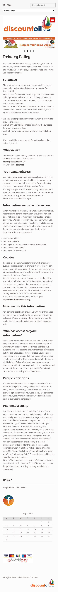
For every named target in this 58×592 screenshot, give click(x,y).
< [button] (6, 42)
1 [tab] (24, 51)
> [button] (52, 42)
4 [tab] (33, 51)
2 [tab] (27, 51)
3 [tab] (30, 51)
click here (20, 164)
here (8, 158)
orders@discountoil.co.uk (14, 161)
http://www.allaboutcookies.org (16, 299)
